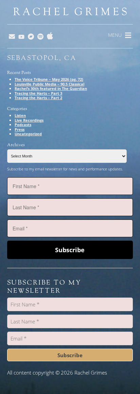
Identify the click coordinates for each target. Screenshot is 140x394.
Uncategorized (28, 133)
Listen (20, 115)
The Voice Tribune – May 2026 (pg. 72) (49, 79)
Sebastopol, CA (42, 58)
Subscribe (70, 250)
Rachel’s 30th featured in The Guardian (51, 88)
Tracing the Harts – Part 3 (38, 93)
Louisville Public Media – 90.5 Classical (49, 84)
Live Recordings (29, 120)
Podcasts (23, 124)
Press (19, 129)
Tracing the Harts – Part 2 (38, 97)
